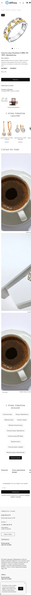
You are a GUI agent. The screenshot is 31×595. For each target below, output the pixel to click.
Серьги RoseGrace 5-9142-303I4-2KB (20, 138)
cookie (3, 588)
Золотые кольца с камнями (15, 447)
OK (21, 588)
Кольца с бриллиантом (22, 414)
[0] (26, 2)
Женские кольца (9, 420)
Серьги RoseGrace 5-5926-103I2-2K (6, 138)
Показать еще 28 (15, 458)
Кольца (2, 10)
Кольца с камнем (21, 420)
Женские (14, 10)
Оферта (3, 574)
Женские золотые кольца (15, 425)
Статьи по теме (10, 149)
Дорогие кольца (15, 441)
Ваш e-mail (3, 71)
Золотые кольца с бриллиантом (15, 430)
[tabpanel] (15, 30)
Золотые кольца (7, 414)
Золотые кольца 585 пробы (15, 436)
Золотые (19, 10)
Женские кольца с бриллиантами (15, 452)
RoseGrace (8, 10)
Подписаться (15, 492)
